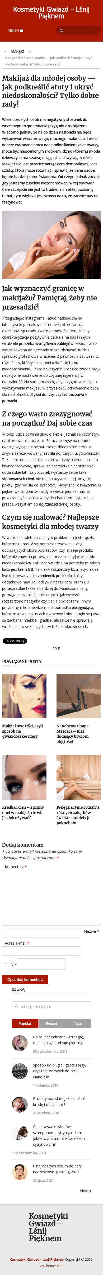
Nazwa (91, 931)
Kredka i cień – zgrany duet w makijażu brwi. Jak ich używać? (23, 812)
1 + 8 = (11, 964)
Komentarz (16, 866)
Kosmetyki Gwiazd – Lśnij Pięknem (51, 12)
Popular (25, 1023)
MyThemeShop (51, 1265)
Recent (51, 1023)
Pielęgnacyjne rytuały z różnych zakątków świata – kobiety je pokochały (78, 815)
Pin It (56, 647)
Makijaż (17, 51)
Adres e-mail (17, 943)
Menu (13, 30)
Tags (78, 1023)
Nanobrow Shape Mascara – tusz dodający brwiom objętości (72, 734)
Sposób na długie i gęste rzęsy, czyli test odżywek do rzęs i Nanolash (59, 1070)
